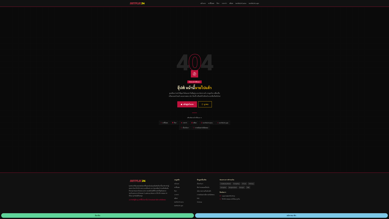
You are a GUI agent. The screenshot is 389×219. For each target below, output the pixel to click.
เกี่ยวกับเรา (186, 128)
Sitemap (199, 202)
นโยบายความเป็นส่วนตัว (204, 191)
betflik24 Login (254, 3)
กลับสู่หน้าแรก (188, 104)
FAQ (198, 198)
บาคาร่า (224, 3)
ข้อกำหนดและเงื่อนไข (203, 187)
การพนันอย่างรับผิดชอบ (201, 128)
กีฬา (218, 3)
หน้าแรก (203, 3)
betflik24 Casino (241, 3)
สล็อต (231, 3)
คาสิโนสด (211, 3)
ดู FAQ (206, 104)
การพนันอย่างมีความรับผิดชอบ (206, 194)
